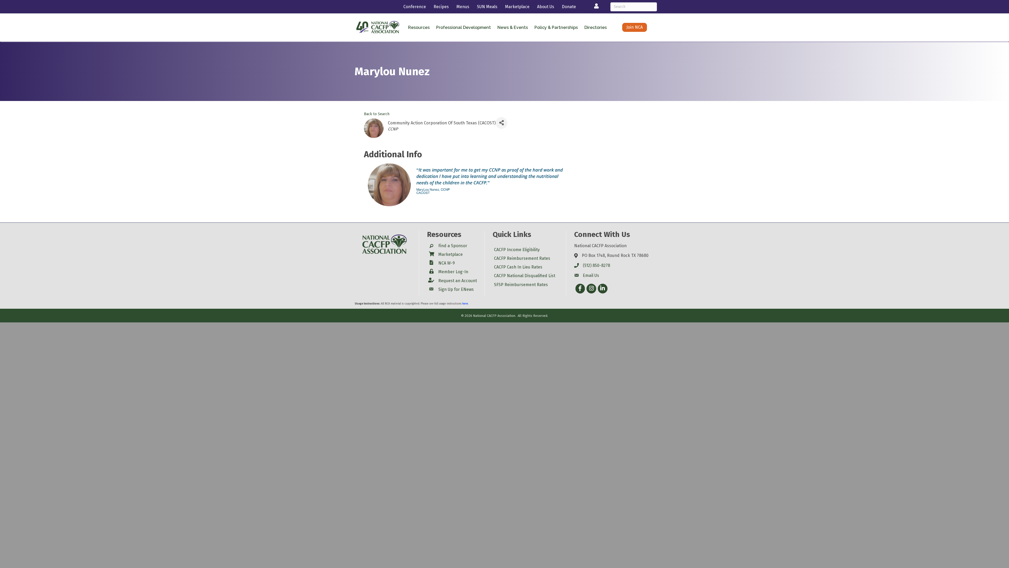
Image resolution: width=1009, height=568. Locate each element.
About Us (545, 6)
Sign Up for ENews (456, 289)
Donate (569, 6)
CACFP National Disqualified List (524, 275)
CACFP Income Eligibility (517, 249)
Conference (414, 6)
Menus (462, 6)
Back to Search (376, 114)
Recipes (441, 6)
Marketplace (517, 6)
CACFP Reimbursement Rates (522, 258)
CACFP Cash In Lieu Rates (518, 267)
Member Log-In (453, 271)
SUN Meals (487, 6)
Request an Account (457, 280)
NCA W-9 (446, 263)
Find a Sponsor (452, 245)
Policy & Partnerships (556, 27)
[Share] (501, 123)
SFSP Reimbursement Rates (521, 284)
